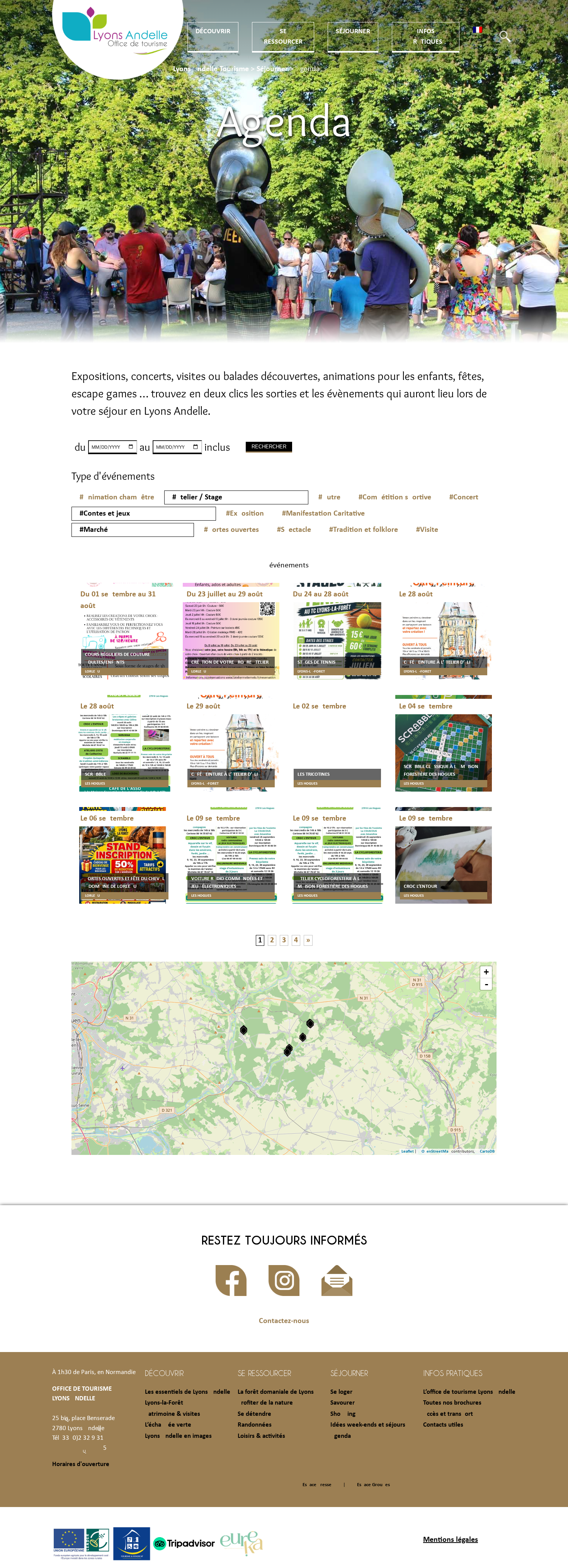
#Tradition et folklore (363, 530)
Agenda (340, 1436)
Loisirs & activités (261, 1436)
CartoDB (487, 1151)
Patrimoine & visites (172, 1414)
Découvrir (213, 31)
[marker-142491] (310, 1024)
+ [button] (486, 972)
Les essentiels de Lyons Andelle (187, 1392)
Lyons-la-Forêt (164, 1403)
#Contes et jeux (105, 514)
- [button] (486, 984)
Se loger (341, 1392)
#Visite (427, 530)
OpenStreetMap (436, 1151)
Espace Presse (317, 1484)
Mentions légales (450, 1540)
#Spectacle (294, 530)
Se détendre (254, 1414)
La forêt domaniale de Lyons (276, 1392)
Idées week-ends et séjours (367, 1425)
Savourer (342, 1403)
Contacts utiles (443, 1425)
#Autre (329, 497)
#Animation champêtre (117, 497)
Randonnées (255, 1425)
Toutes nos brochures (452, 1403)
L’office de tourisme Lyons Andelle (469, 1392)
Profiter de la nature (265, 1403)
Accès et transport (448, 1414)
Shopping (342, 1414)
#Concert (463, 497)
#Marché (94, 530)
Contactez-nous (284, 1321)
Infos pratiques (452, 1373)
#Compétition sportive (395, 497)
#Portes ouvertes (231, 530)
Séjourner (353, 31)
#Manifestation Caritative (323, 514)
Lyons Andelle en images (178, 1436)
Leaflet (407, 1151)
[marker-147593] (287, 1052)
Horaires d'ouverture (80, 1464)
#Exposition (245, 514)
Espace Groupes (373, 1484)
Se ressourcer (264, 1373)
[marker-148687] (302, 1037)
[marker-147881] (243, 1030)
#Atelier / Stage (197, 497)
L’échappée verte (168, 1425)
